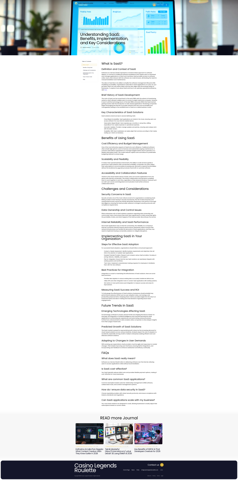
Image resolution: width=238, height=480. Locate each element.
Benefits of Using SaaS (87, 67)
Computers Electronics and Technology (92, 29)
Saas (105, 90)
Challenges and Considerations (89, 70)
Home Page (126, 470)
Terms (158, 475)
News (133, 470)
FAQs (84, 79)
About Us (149, 475)
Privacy (154, 475)
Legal (162, 475)
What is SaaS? (86, 64)
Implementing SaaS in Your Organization (88, 73)
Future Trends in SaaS (87, 76)
